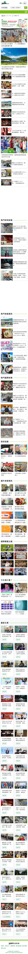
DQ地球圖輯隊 (6, 916)
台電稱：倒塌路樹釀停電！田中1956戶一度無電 (20, 878)
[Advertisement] (14, 203)
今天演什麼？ (6, 580)
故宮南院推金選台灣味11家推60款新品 (20, 774)
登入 (21, 3)
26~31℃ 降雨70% (12, 15)
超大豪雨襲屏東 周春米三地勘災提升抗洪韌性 (20, 844)
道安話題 (5, 441)
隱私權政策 (19, 946)
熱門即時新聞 (6, 220)
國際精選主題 (6, 541)
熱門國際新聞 (6, 378)
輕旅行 (4, 899)
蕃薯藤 (5, 3)
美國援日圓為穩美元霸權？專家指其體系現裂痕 (20, 705)
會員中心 (7, 946)
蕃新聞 (4, 639)
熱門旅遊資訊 (6, 314)
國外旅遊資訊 (6, 481)
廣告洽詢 (3, 948)
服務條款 (13, 946)
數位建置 (24, 946)
